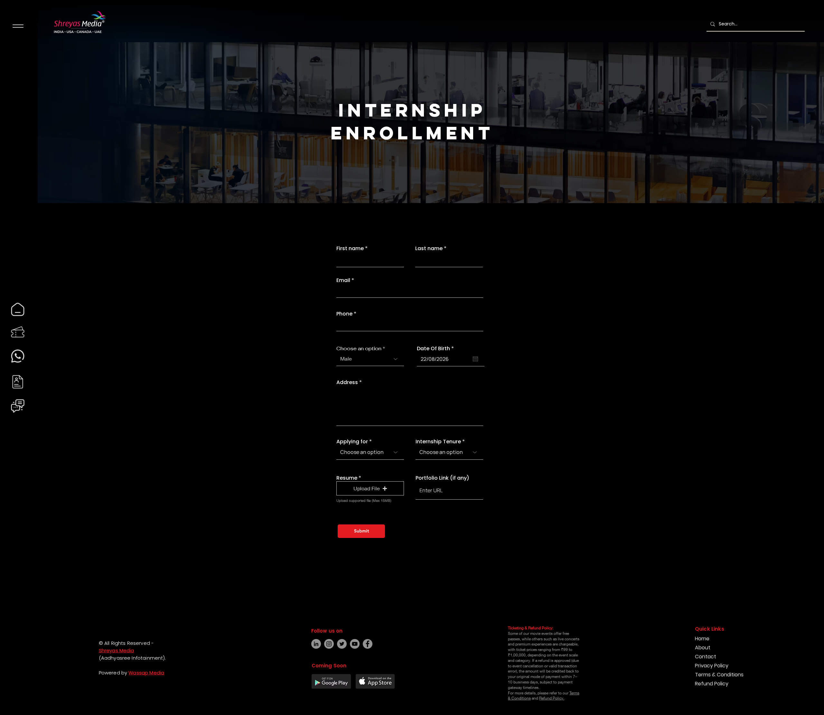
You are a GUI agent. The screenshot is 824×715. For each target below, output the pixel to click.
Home (702, 638)
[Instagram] (11, 697)
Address (347, 382)
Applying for (352, 441)
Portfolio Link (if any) (442, 478)
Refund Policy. (551, 698)
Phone (344, 313)
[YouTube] (355, 644)
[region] (18, 309)
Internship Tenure (438, 441)
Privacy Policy (711, 665)
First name (350, 248)
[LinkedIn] (316, 644)
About (702, 647)
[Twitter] (342, 644)
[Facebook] (11, 685)
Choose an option (358, 348)
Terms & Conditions (719, 674)
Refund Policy (711, 683)
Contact (705, 656)
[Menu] (18, 26)
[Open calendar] (475, 359)
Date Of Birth (437, 348)
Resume (346, 478)
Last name (429, 248)
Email (343, 280)
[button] (370, 488)
